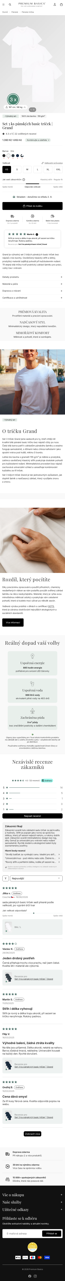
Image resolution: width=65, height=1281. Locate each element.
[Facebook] (30, 1276)
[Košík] (61, 4)
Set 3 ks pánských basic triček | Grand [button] (34, 979)
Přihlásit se (51, 1233)
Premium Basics (36, 1269)
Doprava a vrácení (11, 290)
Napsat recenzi (32, 815)
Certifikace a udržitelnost (14, 297)
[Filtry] (5, 878)
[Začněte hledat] (10, 4)
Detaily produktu (10, 277)
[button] (4, 133)
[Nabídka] (3, 4)
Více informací (13, 622)
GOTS (51, 606)
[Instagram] (35, 1276)
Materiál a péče (10, 284)
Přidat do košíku (34, 206)
